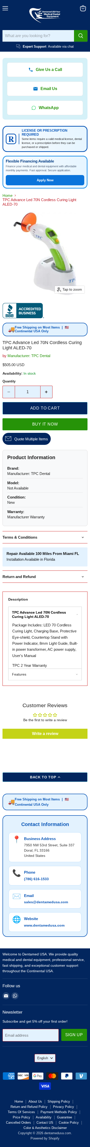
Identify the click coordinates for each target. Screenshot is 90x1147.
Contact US (44, 1122)
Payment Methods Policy (58, 1112)
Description (18, 599)
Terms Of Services (21, 1112)
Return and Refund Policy (29, 1107)
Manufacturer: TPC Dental (29, 356)
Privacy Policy (63, 1107)
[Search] (81, 36)
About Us (35, 1101)
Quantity (9, 381)
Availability (44, 1117)
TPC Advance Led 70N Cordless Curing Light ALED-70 (39, 614)
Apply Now (45, 180)
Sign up (74, 1035)
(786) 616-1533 (36, 879)
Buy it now (45, 424)
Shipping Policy (59, 1101)
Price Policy (21, 1117)
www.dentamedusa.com (44, 925)
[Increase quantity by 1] (46, 392)
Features (19, 674)
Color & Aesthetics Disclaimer (45, 1128)
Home (7, 195)
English (42, 1058)
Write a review (45, 733)
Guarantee (64, 1117)
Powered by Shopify (45, 1138)
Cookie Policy (69, 1122)
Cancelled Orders (18, 1122)
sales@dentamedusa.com (46, 902)
